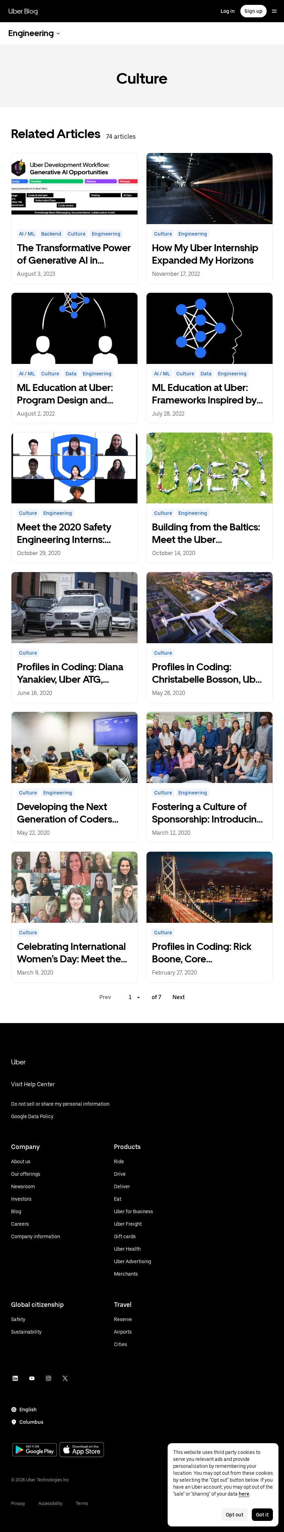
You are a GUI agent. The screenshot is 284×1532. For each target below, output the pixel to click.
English (28, 1409)
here (244, 1494)
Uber (18, 1062)
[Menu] (274, 11)
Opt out (234, 1514)
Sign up (254, 11)
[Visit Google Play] (34, 1450)
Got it (262, 1514)
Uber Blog (23, 11)
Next (178, 997)
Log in (228, 11)
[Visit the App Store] (82, 1450)
